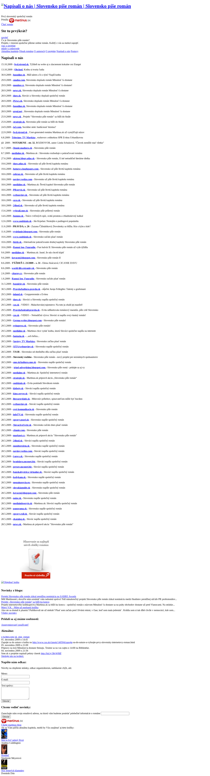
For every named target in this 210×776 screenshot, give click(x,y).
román (7, 24)
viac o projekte (8, 45)
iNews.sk (17, 101)
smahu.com (19, 80)
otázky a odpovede (10, 48)
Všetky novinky (9, 613)
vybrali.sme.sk (20, 210)
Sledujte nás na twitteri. (12, 656)
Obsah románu (26, 51)
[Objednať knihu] (10, 582)
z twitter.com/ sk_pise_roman (15, 636)
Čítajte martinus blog (11, 725)
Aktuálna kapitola (9, 51)
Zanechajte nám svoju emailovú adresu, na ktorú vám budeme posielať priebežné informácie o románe (50, 713)
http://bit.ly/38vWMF (51, 653)
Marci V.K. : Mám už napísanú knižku (19, 607)
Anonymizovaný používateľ (15, 625)
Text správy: (7, 685)
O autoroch (39, 51)
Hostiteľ (5, 755)
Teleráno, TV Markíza (23, 137)
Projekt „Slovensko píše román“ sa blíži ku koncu (25, 602)
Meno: (4, 673)
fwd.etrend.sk (21, 64)
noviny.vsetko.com (22, 179)
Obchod (18, 69)
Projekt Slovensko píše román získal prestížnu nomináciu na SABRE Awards (38, 596)
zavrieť (4, 37)
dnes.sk (17, 95)
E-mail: (4, 679)
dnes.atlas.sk (19, 163)
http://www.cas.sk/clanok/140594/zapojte (52, 642)
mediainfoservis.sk (22, 503)
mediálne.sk (18, 252)
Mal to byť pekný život (12, 740)
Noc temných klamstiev (12, 770)
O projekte (51, 51)
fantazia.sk (18, 336)
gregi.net (17, 111)
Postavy (74, 51)
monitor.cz (18, 85)
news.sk (17, 90)
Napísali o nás (63, 51)
